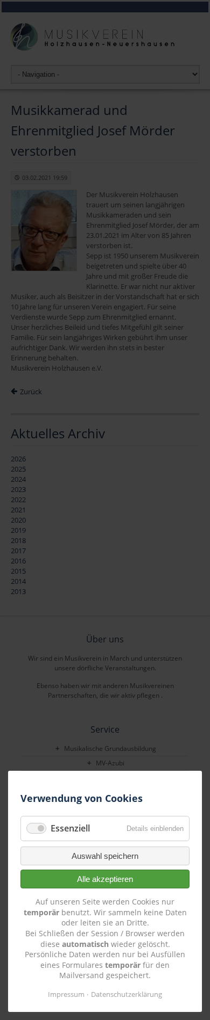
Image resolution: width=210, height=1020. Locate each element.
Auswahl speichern (105, 855)
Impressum (66, 994)
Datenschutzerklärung (126, 994)
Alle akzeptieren (105, 879)
